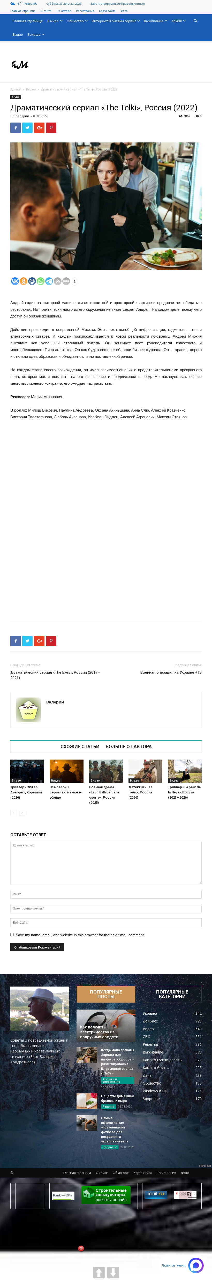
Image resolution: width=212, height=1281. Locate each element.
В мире (53, 21)
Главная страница (22, 11)
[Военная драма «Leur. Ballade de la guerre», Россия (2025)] (106, 771)
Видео (18, 34)
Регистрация (85, 11)
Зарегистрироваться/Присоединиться (117, 3)
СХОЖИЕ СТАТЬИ (80, 746)
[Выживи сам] (106, 62)
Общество (75, 21)
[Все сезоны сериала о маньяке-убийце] (66, 771)
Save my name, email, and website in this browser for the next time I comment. (80, 935)
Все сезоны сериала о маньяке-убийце (66, 792)
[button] (195, 21)
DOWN (113, 1272)
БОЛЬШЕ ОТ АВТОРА (129, 746)
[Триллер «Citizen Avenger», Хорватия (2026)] (27, 771)
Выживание (153, 21)
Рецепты (109, 1106)
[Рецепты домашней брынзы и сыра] (87, 1101)
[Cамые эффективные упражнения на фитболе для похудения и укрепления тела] (87, 1123)
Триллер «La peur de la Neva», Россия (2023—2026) (184, 792)
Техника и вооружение (111, 1080)
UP (99, 1272)
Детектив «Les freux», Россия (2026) (140, 792)
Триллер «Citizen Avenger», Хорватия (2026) (26, 792)
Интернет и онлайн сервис (114, 21)
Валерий (22, 116)
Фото (124, 11)
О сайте (45, 11)
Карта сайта (107, 11)
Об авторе (63, 11)
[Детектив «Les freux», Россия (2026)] (145, 771)
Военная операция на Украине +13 (171, 672)
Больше (34, 34)
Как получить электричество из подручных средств (99, 1032)
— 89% (62, 1195)
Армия (176, 21)
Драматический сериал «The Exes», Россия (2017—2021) (55, 675)
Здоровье (110, 1147)
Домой (15, 89)
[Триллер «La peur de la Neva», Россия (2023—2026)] (185, 771)
